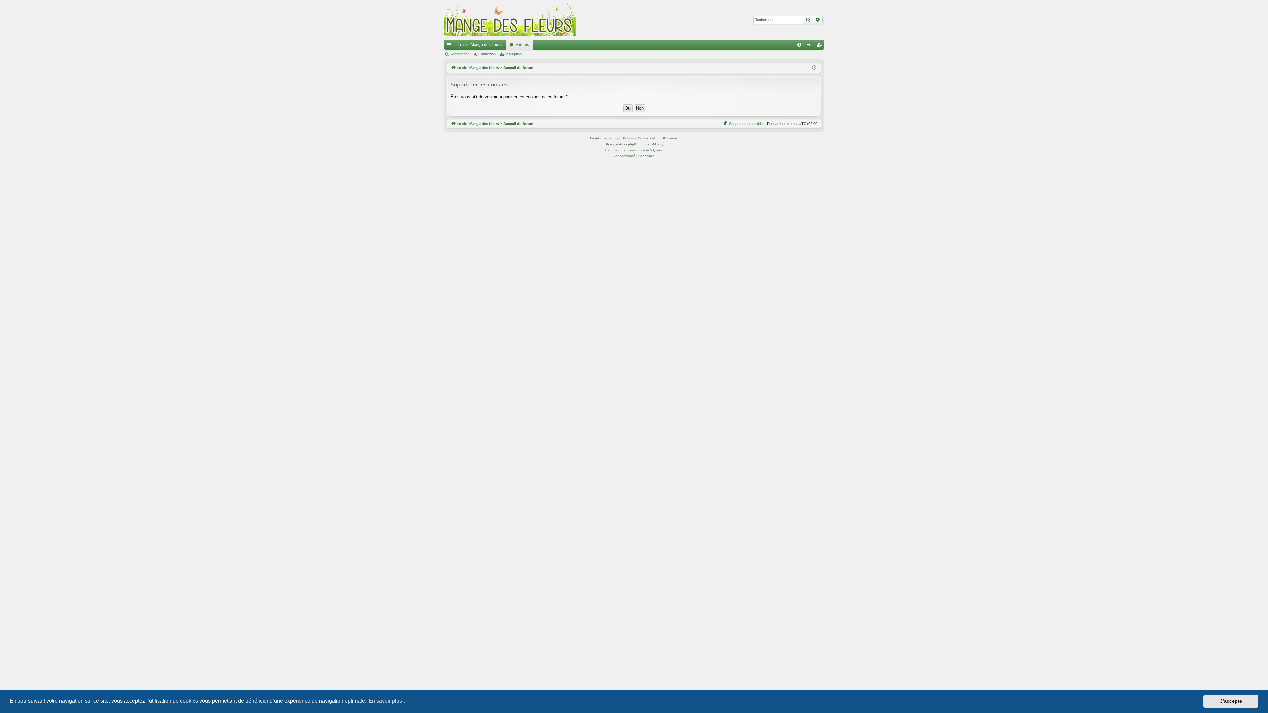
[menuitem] (799, 45)
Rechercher (459, 54)
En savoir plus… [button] (388, 701)
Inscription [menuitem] (820, 46)
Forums (522, 44)
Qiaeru (658, 150)
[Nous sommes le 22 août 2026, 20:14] (814, 68)
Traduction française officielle (627, 150)
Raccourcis (450, 46)
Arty (622, 144)
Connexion (487, 54)
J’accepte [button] (1231, 701)
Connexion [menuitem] (810, 46)
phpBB (619, 138)
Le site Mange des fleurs (480, 44)
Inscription (513, 54)
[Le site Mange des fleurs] (510, 20)
